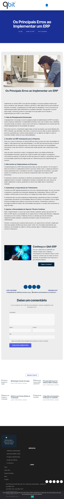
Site (10, 334)
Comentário (12, 312)
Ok (32, 496)
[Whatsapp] (61, 481)
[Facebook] (26, 287)
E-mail (35, 327)
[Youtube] (30, 287)
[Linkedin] (38, 287)
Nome (11, 327)
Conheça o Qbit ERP (45, 246)
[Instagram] (34, 287)
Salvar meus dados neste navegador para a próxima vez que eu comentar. (29, 341)
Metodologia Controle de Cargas (20, 381)
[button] (47, 5)
